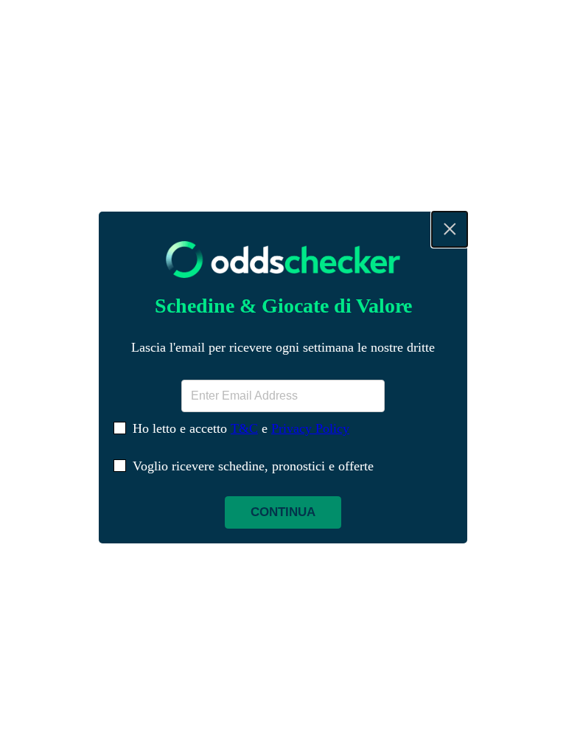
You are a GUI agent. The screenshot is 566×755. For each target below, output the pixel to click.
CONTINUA (283, 512)
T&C (244, 428)
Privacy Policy (310, 428)
